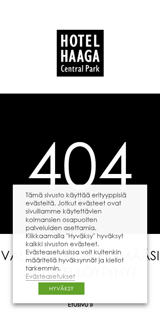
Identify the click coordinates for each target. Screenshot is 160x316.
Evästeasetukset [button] (50, 276)
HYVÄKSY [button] (61, 288)
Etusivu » (80, 304)
